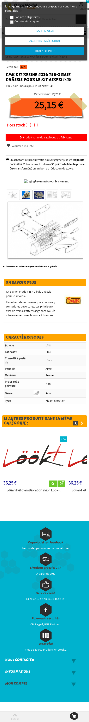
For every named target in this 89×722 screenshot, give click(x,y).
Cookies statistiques (26, 21)
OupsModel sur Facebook (45, 542)
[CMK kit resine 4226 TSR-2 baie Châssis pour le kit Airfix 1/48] (12, 195)
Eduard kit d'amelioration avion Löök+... (34, 490)
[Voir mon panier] (74, 716)
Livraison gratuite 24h (45, 568)
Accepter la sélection (44, 41)
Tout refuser (44, 30)
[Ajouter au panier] (61, 484)
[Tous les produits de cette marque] (73, 300)
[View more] (53, 484)
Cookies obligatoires (27, 17)
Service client (45, 593)
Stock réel (45, 644)
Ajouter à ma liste (23, 146)
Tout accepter (44, 51)
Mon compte (16, 683)
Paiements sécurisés (46, 618)
